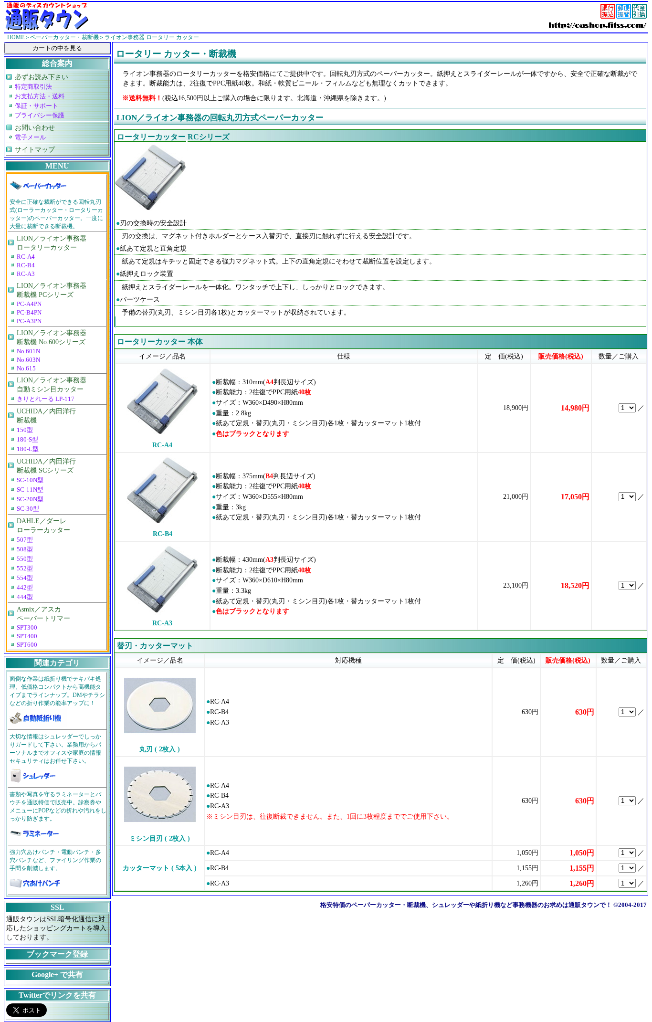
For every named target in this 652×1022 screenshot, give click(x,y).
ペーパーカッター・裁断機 (64, 37)
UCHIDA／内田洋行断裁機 (46, 415)
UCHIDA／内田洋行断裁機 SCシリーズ (46, 465)
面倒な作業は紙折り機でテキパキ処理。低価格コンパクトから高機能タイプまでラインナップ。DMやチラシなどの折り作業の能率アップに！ (57, 690)
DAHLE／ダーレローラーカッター (43, 525)
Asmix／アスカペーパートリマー (43, 613)
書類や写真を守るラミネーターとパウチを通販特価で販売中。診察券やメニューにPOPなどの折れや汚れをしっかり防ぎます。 (58, 806)
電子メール (30, 137)
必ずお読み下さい (41, 77)
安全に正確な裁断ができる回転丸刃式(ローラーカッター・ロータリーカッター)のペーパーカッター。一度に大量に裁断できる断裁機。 (56, 214)
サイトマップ (35, 149)
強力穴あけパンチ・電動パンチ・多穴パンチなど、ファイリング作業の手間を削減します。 (55, 860)
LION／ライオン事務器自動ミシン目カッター (51, 384)
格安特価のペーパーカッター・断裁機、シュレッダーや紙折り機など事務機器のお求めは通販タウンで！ (466, 905)
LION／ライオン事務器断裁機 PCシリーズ (51, 290)
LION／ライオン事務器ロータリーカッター (51, 242)
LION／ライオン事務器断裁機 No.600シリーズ (51, 337)
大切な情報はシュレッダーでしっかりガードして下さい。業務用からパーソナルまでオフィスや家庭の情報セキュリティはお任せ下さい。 (55, 748)
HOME (15, 37)
